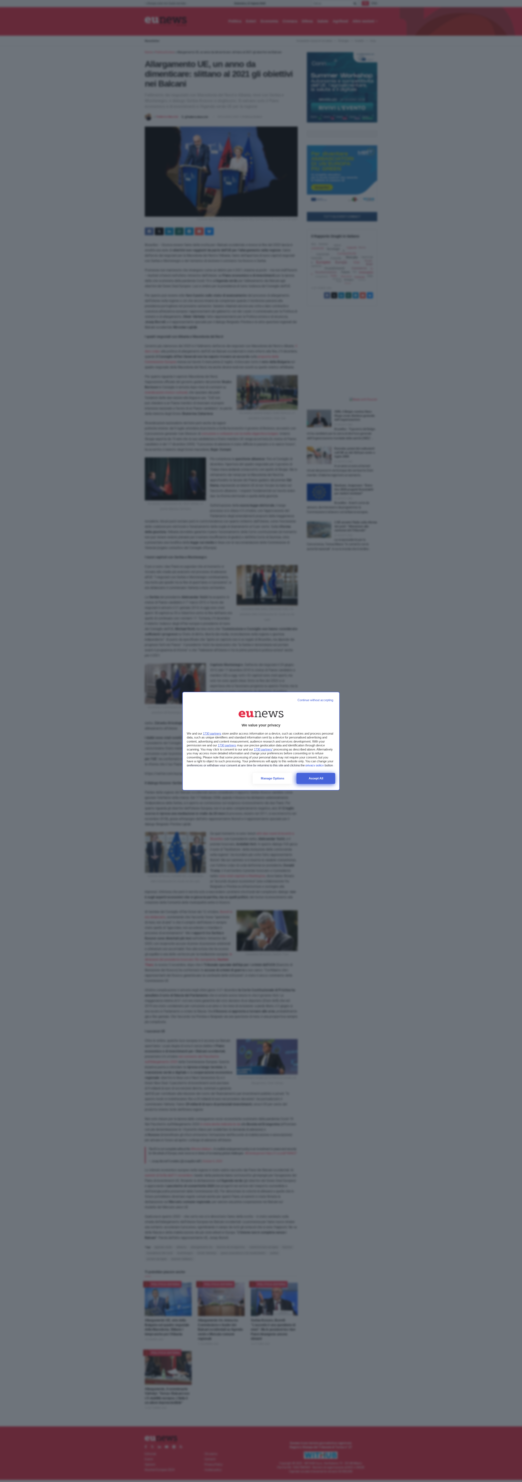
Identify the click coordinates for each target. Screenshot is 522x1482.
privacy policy (314, 765)
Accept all (316, 778)
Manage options (272, 778)
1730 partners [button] (212, 733)
